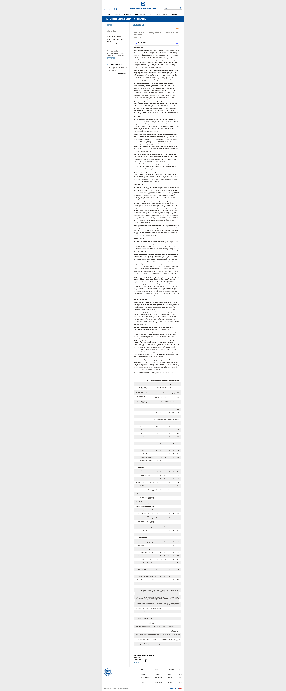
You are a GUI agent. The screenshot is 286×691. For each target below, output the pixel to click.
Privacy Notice (171, 669)
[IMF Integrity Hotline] (118, 9)
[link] (134, 25)
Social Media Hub (158, 677)
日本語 (180, 677)
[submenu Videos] (160, 14)
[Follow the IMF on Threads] (110, 9)
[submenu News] (153, 14)
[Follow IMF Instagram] (109, 9)
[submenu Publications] (178, 14)
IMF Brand (170, 682)
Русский (180, 680)
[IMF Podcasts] (174, 688)
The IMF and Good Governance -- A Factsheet (115, 40)
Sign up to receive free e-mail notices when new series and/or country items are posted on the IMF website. (117, 68)
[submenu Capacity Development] (146, 14)
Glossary (170, 677)
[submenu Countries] (130, 14)
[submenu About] (112, 14)
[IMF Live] (179, 688)
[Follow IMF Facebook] (105, 9)
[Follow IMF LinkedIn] (107, 9)
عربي (179, 669)
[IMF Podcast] (114, 9)
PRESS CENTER (110, 58)
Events (142, 682)
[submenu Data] (167, 14)
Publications (173, 14)
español (177, 28)
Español (180, 682)
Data (164, 14)
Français (180, 674)
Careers (169, 674)
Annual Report (158, 680)
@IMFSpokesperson (141, 663)
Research (117, 14)
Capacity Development (139, 14)
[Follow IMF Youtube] (112, 9)
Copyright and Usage (159, 682)
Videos (158, 14)
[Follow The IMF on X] (104, 9)
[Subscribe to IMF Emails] (116, 9)
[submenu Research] (121, 14)
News (150, 14)
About (109, 14)
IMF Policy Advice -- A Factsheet (114, 37)
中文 (179, 672)
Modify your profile (121, 74)
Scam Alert (170, 680)
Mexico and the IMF (111, 34)
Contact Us (170, 672)
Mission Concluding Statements (114, 44)
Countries (126, 14)
